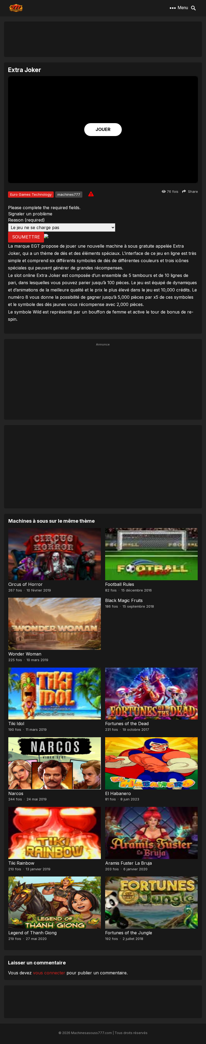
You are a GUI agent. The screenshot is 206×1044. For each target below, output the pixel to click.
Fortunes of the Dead (127, 723)
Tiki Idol (16, 723)
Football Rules (119, 584)
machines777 (68, 194)
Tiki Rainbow (21, 863)
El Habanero (118, 793)
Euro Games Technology (31, 194)
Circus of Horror (25, 584)
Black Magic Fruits (124, 600)
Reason (26, 220)
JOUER (103, 129)
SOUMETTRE (26, 237)
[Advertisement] (103, 39)
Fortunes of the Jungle (128, 932)
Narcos (15, 793)
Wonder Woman (24, 654)
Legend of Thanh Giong (32, 932)
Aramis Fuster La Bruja (128, 863)
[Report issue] (91, 193)
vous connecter (49, 972)
